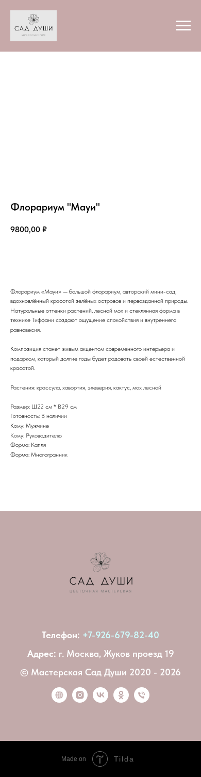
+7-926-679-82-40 (120, 634)
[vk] (100, 699)
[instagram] (80, 699)
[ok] (121, 699)
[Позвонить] (141, 699)
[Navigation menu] (183, 26)
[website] (59, 699)
